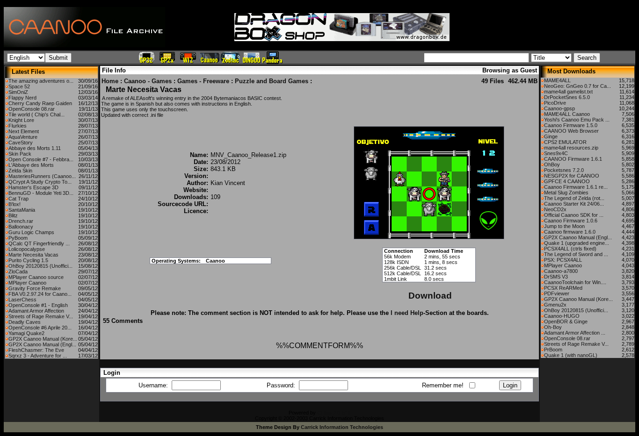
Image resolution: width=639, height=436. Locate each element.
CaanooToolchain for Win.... (575, 282)
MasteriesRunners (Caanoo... (42, 176)
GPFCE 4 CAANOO (567, 181)
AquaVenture (22, 137)
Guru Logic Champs (31, 232)
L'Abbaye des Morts (31, 165)
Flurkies (17, 126)
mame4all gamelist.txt (568, 91)
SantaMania (21, 210)
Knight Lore (21, 120)
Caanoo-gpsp (559, 108)
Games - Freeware (203, 81)
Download (430, 295)
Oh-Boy (553, 327)
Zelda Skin (20, 170)
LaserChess (22, 299)
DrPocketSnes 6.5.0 (567, 97)
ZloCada (18, 271)
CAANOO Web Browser (571, 131)
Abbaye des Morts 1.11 (34, 148)
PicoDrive (555, 103)
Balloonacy (20, 226)
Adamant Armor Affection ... (574, 333)
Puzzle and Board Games (271, 81)
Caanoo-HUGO (562, 316)
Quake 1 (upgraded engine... (576, 243)
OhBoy (552, 164)
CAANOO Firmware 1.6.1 (573, 159)
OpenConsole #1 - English (38, 305)
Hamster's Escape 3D (33, 187)
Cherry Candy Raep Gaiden (40, 103)
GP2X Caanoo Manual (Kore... (42, 339)
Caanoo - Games (148, 81)
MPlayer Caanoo (27, 283)
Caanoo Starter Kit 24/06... (574, 204)
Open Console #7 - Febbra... (40, 159)
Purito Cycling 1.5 (28, 260)
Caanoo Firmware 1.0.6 (570, 220)
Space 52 (19, 86)
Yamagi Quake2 (26, 333)
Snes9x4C (556, 153)
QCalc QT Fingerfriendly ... (39, 243)
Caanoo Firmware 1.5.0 (570, 125)
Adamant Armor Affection (36, 311)
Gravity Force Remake (34, 288)
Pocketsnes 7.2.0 (564, 170)
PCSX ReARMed (563, 288)
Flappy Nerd (22, 97)
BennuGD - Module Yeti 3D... (40, 193)
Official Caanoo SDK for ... (573, 215)
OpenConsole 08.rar (31, 109)
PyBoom (18, 238)
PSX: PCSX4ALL (563, 260)
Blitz (13, 215)
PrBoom (553, 349)
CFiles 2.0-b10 (333, 412)
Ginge (551, 136)
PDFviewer (556, 293)
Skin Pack (19, 154)
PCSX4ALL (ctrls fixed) (570, 248)
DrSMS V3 (556, 276)
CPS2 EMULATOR (565, 142)
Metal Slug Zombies (566, 192)
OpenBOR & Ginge (566, 321)
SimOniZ (18, 92)
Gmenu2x (555, 304)
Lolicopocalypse (26, 249)
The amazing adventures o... (40, 81)
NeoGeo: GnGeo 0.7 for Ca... (577, 86)
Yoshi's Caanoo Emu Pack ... (577, 119)
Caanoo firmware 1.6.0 (569, 232)
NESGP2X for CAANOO (571, 176)
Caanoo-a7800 (561, 271)
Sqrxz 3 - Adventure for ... (37, 355)
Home (110, 81)
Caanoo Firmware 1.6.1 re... (576, 187)
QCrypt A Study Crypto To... (40, 182)
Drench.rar (20, 221)
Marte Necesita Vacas (33, 254)
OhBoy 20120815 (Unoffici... (40, 266)
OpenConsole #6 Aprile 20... (40, 327)
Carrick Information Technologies (342, 427)
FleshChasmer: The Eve (36, 350)
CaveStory (20, 142)
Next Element (23, 131)
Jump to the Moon (564, 226)
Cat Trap (18, 198)
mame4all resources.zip (571, 147)
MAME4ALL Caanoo (567, 114)
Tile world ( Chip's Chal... (36, 114)
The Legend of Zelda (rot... (574, 198)
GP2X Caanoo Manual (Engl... (42, 344)
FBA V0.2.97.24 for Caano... (40, 294)
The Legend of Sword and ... (576, 254)
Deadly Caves (24, 322)
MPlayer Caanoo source (36, 277)
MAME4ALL (557, 80)
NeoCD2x (555, 209)
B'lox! (14, 204)
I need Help (407, 312)
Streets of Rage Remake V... (40, 316)
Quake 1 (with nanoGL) (570, 355)
